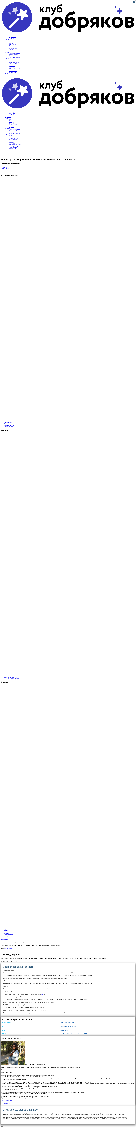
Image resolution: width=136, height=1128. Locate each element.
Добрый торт (12, 66)
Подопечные (8, 40)
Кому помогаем (8, 422)
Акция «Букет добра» (14, 69)
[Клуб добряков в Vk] (2, 154)
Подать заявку (12, 37)
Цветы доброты (12, 72)
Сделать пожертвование (14, 53)
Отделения (11, 50)
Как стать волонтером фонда (11, 678)
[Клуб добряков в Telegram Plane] (8, 154)
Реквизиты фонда (13, 48)
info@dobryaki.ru (8, 948)
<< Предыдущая (5, 167)
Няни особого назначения (15, 68)
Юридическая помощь (14, 62)
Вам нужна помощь (9, 35)
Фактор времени (13, 71)
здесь (42, 994)
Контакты (11, 49)
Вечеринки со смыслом (14, 57)
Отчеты (6, 74)
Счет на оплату (5, 1103)
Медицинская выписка (7, 1100)
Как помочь (7, 52)
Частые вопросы (12, 38)
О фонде (7, 42)
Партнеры (11, 45)
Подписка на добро (13, 54)
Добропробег (12, 67)
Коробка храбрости (13, 59)
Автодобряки (12, 64)
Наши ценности (12, 44)
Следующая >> (5, 168)
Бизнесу (7, 73)
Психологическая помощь (11, 423)
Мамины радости (13, 63)
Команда (11, 43)
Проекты (7, 58)
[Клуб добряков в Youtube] (5, 154)
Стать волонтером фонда (15, 56)
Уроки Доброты (12, 61)
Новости (7, 39)
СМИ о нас (11, 47)
